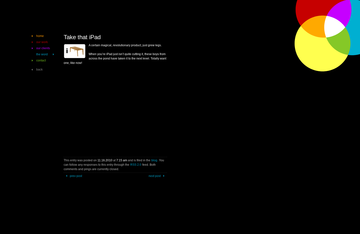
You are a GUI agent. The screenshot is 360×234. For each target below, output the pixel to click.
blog (154, 160)
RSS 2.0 (135, 164)
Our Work (42, 42)
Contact (41, 60)
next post (155, 176)
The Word (42, 54)
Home (40, 36)
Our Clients (43, 48)
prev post (76, 176)
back (39, 69)
